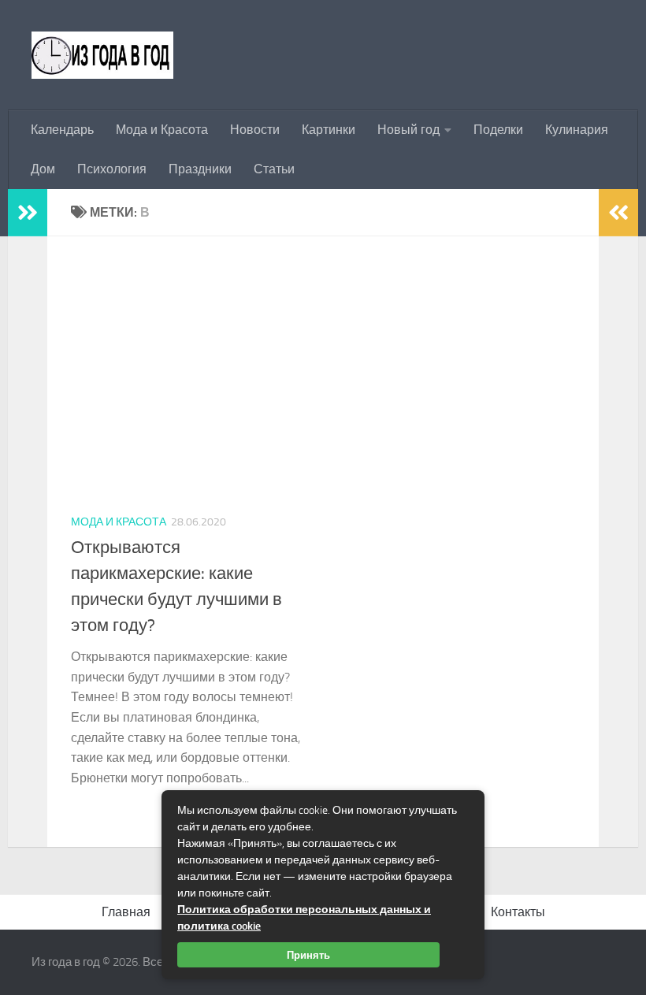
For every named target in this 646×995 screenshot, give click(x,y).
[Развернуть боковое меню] (27, 212)
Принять (308, 955)
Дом (43, 169)
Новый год (408, 129)
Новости (255, 129)
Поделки (498, 129)
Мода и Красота (162, 129)
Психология (112, 169)
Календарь (62, 129)
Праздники (200, 169)
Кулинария (576, 129)
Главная (126, 911)
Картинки (328, 129)
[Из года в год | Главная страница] (102, 55)
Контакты (518, 911)
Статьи (274, 169)
